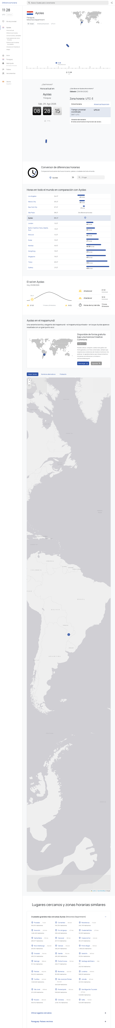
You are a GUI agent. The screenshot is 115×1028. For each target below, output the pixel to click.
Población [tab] (63, 374)
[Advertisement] (69, 44)
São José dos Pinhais (63, 979)
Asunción (35, 930)
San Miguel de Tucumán (88, 989)
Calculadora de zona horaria (13, 39)
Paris (41, 228)
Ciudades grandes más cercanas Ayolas (58, 917)
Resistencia (84, 923)
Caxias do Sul (84, 938)
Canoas (59, 946)
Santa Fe (83, 953)
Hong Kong (31, 251)
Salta (82, 1000)
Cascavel (59, 938)
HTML (47, 120)
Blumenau (59, 971)
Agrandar (96, 363)
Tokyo (30, 262)
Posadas (35, 923)
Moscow (31, 235)
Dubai (30, 240)
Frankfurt (36, 228)
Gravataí (35, 953)
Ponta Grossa (61, 961)
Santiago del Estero (87, 961)
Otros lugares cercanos (41, 1013)
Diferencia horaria (12, 33)
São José (35, 989)
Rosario (35, 1000)
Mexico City (32, 202)
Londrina (83, 971)
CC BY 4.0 (82, 344)
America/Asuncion (101, 104)
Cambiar (9, 15)
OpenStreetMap (101, 890)
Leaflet (94, 890)
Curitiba (35, 979)
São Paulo (31, 213)
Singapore (31, 257)
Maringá (35, 961)
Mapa (8, 49)
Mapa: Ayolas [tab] (32, 374)
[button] (12, 59)
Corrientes (60, 923)
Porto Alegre (84, 946)
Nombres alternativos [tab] (48, 374)
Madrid (45, 228)
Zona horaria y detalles (13, 35)
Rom (29, 230)
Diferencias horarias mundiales (12, 43)
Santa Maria (36, 938)
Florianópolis (60, 989)
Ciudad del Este (85, 930)
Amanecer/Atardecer (13, 47)
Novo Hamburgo (38, 946)
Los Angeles (32, 196)
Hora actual (10, 30)
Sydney (30, 267)
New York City (32, 207)
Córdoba (59, 1000)
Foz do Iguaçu (61, 930)
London (30, 223)
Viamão (59, 953)
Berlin (30, 228)
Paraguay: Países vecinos (42, 1021)
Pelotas (35, 971)
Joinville (83, 979)
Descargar (83, 363)
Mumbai (30, 246)
